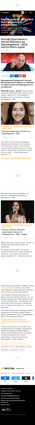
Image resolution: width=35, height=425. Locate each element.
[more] (32, 137)
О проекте (4, 388)
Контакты (10, 388)
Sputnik (4, 72)
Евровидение (5, 349)
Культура (29, 346)
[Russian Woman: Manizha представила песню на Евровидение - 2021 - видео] (17, 211)
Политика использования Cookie (10, 398)
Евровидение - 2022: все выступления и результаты (17, 128)
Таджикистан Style (20, 346)
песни (21, 349)
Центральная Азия (18, 373)
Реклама (18, 391)
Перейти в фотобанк (23, 72)
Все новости (5, 346)
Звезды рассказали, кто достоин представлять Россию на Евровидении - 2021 (16, 321)
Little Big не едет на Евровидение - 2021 (16, 158)
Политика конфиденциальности (10, 396)
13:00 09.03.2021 (6, 50)
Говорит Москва (8, 288)
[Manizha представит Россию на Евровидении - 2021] (17, 113)
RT (10, 154)
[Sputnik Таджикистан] (5, 13)
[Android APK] (6, 410)
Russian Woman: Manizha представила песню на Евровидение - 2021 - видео (14, 231)
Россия (11, 346)
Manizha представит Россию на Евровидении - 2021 (16, 132)
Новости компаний (6, 393)
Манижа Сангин (14, 349)
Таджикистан (5, 373)
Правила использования (8, 391)
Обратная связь (5, 404)
